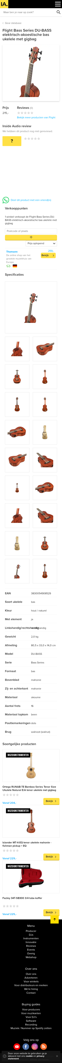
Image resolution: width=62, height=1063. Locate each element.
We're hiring (31, 989)
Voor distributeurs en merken (31, 985)
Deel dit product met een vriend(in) (31, 200)
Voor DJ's (31, 1017)
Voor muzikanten (31, 1013)
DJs (31, 934)
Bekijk (45, 255)
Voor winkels (31, 981)
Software (31, 1021)
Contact (31, 992)
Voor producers (31, 1009)
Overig (31, 953)
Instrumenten (31, 938)
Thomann (12, 251)
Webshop (31, 957)
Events (31, 949)
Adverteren (31, 977)
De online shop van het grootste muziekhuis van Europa (18, 259)
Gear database (13, 23)
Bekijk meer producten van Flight (36, 117)
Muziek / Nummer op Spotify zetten (31, 1028)
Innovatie (31, 942)
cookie (29, 1056)
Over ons (31, 974)
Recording (31, 1024)
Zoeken (58, 12)
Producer (31, 931)
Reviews (31, 946)
